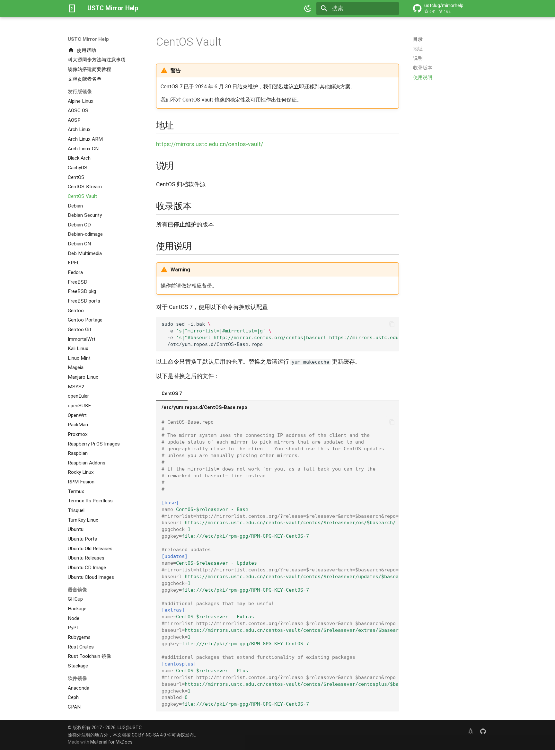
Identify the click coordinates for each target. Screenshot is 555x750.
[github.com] (483, 731)
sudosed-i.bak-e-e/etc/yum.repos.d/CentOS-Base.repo (280, 334)
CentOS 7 (172, 393)
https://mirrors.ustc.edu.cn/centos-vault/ (209, 144)
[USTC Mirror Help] (72, 8)
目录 (418, 39)
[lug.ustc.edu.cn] (470, 731)
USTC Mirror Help (88, 39)
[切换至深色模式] (308, 8)
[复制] (392, 324)
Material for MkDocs (111, 742)
